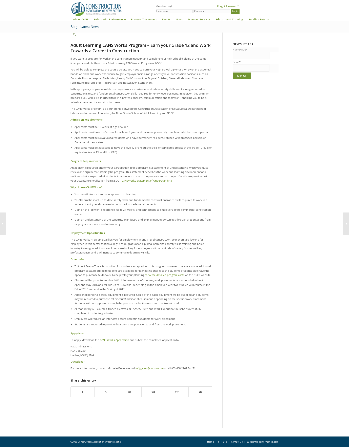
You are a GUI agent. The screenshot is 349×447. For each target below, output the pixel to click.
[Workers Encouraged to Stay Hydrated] (3, 223)
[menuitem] (80, 20)
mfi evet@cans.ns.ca (149, 368)
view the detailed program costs (165, 275)
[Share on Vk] (153, 392)
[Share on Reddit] (177, 392)
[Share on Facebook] (82, 392)
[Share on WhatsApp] (106, 392)
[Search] (74, 34)
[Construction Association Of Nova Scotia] (96, 9)
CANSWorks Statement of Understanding (147, 180)
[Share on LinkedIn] (129, 392)
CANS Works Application (114, 340)
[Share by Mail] (200, 392)
